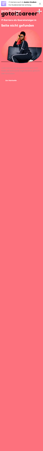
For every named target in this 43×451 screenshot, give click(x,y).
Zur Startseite (11, 80)
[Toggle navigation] (39, 12)
